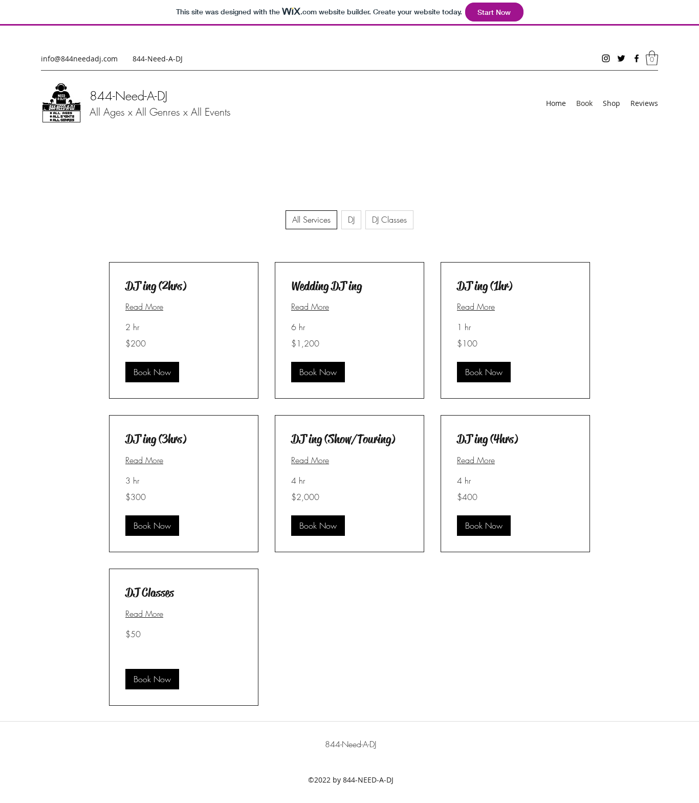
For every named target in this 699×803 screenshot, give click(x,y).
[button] (652, 58)
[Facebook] (636, 58)
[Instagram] (606, 58)
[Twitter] (621, 58)
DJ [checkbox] (351, 219)
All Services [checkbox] (311, 219)
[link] (183, 286)
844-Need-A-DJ (128, 96)
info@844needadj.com (79, 58)
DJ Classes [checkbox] (389, 219)
